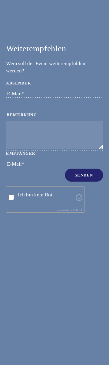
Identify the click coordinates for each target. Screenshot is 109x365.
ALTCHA (77, 210)
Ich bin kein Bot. (36, 195)
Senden (84, 175)
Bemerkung (22, 115)
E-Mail (15, 94)
